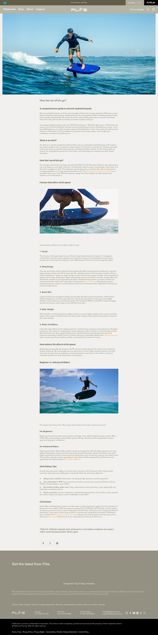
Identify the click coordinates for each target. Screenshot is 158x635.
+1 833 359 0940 (87, 614)
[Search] (148, 9)
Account (15, 605)
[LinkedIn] (137, 613)
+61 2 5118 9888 (64, 614)
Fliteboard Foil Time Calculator (99, 171)
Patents (80, 605)
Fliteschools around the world (65, 515)
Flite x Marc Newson (72, 459)
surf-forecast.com (111, 335)
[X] (144, 613)
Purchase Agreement (47, 605)
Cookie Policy (83, 632)
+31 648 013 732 (42, 614)
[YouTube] (134, 613)
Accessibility (50, 632)
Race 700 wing (90, 282)
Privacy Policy (28, 632)
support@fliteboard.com (112, 614)
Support (27, 605)
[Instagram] (127, 613)
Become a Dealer (90, 605)
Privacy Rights (39, 632)
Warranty (59, 605)
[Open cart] (153, 9)
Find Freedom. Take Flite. (79, 2)
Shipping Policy (70, 605)
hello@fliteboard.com (111, 612)
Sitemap (102, 605)
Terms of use (16, 632)
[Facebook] (130, 613)
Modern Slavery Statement (67, 632)
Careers (35, 605)
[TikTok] (141, 613)
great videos (52, 517)
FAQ (21, 605)
